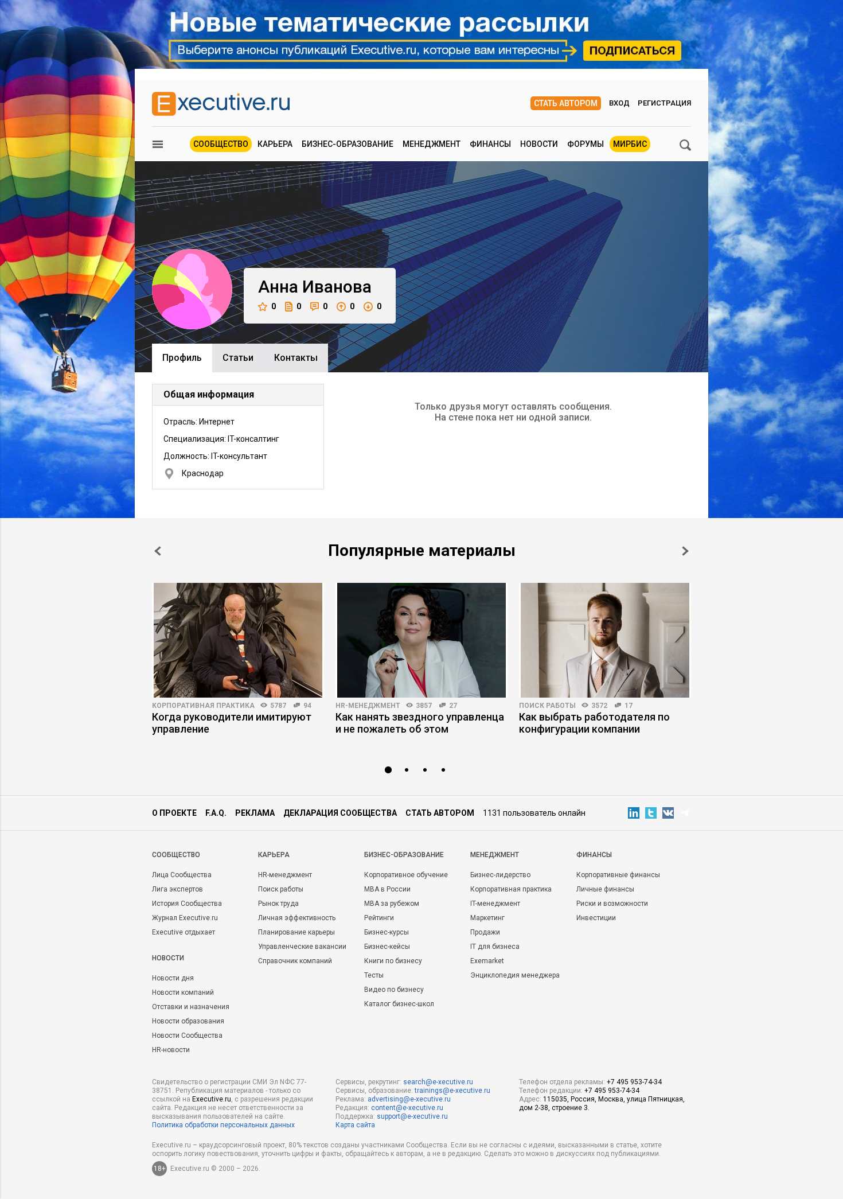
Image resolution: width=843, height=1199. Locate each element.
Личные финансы (605, 889)
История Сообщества (187, 904)
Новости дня (173, 978)
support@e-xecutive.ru (412, 1116)
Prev (157, 551)
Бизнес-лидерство (500, 875)
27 (453, 706)
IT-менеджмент (495, 904)
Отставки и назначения (190, 1007)
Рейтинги (379, 918)
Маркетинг (487, 918)
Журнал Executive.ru (185, 918)
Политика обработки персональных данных (223, 1125)
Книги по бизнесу (393, 961)
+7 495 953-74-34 (634, 1082)
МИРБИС (630, 144)
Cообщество (176, 855)
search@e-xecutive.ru (438, 1082)
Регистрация (664, 103)
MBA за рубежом (391, 904)
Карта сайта (355, 1125)
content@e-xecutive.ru (407, 1108)
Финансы (490, 144)
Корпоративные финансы (618, 875)
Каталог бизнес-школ (399, 1004)
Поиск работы (547, 706)
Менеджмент (431, 144)
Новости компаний (183, 992)
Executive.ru (211, 1099)
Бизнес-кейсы (387, 947)
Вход (619, 103)
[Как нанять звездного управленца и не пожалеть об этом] (421, 640)
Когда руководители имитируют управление (231, 723)
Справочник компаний (295, 961)
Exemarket (487, 961)
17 (629, 706)
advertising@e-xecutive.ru (409, 1099)
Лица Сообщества (182, 875)
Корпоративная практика (203, 706)
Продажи (485, 932)
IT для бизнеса (495, 947)
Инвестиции (596, 918)
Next (685, 551)
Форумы (585, 144)
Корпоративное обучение (406, 875)
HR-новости (171, 1050)
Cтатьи (238, 357)
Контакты (296, 357)
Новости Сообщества (187, 1035)
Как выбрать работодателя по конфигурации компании (594, 723)
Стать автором (566, 103)
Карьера (274, 144)
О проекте (174, 813)
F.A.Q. (216, 813)
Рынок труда (278, 904)
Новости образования (188, 1021)
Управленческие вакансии (302, 947)
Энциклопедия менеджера (515, 975)
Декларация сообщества (340, 813)
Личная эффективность (296, 918)
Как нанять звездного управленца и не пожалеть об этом (419, 723)
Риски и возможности (612, 904)
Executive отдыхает (183, 932)
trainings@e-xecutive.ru (452, 1091)
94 (307, 706)
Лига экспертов (177, 889)
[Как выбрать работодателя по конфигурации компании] (605, 640)
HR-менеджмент (367, 706)
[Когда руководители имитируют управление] (238, 640)
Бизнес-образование (347, 144)
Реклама (255, 813)
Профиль (182, 357)
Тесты (374, 975)
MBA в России (387, 889)
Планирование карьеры (296, 932)
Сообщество (220, 144)
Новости (539, 144)
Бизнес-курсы (386, 932)
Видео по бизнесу (394, 990)
